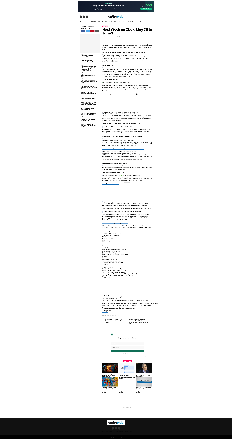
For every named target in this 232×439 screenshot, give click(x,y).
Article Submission (104, 431)
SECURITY (124, 21)
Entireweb (107, 38)
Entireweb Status (119, 431)
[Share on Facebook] (83, 31)
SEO (115, 21)
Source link (105, 312)
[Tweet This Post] (88, 31)
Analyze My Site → (146, 8)
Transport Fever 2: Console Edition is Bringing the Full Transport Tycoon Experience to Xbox (88, 68)
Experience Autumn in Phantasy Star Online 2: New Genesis (88, 125)
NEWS (99, 21)
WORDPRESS (130, 21)
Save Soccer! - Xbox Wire (88, 98)
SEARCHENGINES (108, 21)
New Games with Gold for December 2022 (88, 109)
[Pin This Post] (92, 31)
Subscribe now (127, 351)
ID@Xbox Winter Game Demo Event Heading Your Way (88, 75)
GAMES (82, 25)
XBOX (118, 315)
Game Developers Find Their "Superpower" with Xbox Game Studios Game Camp (89, 103)
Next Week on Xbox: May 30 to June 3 (87, 27)
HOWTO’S (137, 21)
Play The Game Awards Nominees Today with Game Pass (89, 87)
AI (89, 21)
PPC (103, 21)
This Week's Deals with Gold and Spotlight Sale (88, 56)
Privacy (126, 431)
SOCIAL (118, 21)
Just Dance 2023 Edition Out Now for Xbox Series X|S (88, 114)
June (112, 315)
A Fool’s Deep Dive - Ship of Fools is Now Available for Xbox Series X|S (88, 119)
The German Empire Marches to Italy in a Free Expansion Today (88, 62)
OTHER (141, 21)
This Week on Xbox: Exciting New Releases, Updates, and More (89, 81)
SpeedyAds (111, 431)
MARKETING (93, 21)
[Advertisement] (90, 43)
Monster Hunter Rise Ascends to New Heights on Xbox (88, 94)
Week (115, 315)
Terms (131, 431)
